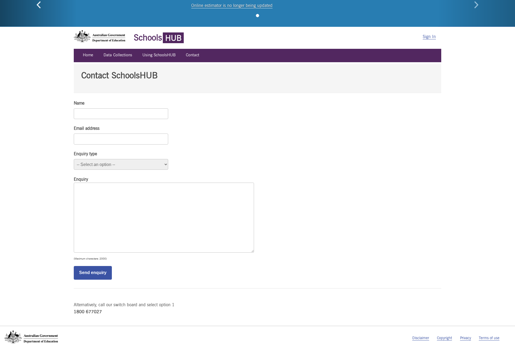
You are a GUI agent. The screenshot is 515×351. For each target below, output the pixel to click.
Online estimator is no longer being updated (232, 5)
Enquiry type (85, 153)
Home (88, 54)
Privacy (465, 337)
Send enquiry (92, 272)
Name (79, 103)
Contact (192, 54)
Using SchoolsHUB (159, 54)
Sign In (429, 36)
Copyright (444, 337)
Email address (87, 128)
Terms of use (489, 337)
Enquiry (81, 179)
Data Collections (118, 54)
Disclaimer (420, 337)
